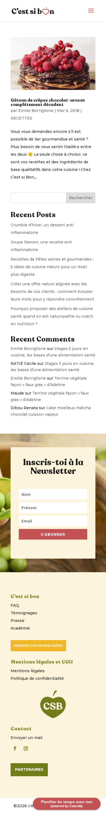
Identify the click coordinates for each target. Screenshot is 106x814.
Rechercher (80, 197)
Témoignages (24, 612)
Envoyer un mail (26, 737)
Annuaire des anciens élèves (38, 645)
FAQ (15, 605)
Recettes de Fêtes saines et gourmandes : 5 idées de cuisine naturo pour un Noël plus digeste (52, 267)
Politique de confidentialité (37, 678)
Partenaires (29, 769)
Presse (17, 620)
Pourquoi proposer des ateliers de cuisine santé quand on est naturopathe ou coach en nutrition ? (52, 316)
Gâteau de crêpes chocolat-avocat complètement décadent (48, 102)
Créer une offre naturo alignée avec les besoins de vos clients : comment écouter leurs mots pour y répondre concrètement (52, 291)
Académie (20, 628)
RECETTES (21, 118)
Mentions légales (28, 670)
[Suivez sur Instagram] (25, 748)
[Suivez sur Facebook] (15, 748)
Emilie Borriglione (36, 110)
